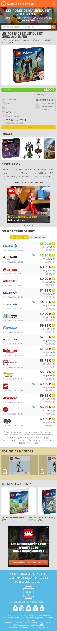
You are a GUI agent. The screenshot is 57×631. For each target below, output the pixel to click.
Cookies (44, 578)
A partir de (8, 89)
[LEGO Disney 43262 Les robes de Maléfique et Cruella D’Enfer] (11, 157)
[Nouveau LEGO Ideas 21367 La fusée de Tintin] (28, 204)
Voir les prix (28, 127)
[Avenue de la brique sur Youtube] (42, 607)
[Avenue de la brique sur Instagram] (22, 607)
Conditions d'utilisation (23, 578)
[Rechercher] (53, 27)
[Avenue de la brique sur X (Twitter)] (35, 607)
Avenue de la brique (17, 3)
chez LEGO (15, 120)
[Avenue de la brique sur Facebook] (15, 607)
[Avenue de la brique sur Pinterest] (28, 607)
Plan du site (22, 582)
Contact (37, 582)
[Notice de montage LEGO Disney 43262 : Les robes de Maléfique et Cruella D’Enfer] (19, 465)
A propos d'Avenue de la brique (28, 574)
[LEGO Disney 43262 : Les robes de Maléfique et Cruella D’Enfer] (28, 82)
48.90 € (48, 89)
